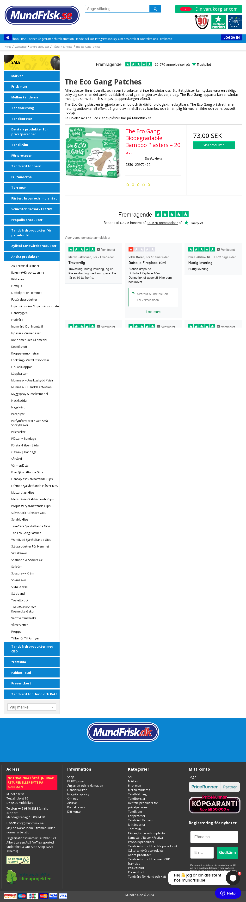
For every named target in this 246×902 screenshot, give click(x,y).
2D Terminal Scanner (25, 266)
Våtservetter (19, 625)
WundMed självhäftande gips (31, 540)
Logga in (231, 37)
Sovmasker (18, 580)
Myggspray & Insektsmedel (29, 394)
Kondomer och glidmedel (29, 340)
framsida (18, 662)
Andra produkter (25, 256)
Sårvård (16, 459)
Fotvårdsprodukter (24, 299)
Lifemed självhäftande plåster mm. (34, 486)
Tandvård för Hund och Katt (34, 694)
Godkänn (227, 852)
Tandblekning (22, 108)
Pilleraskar (18, 432)
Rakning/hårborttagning (27, 273)
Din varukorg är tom (211, 9)
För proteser (21, 155)
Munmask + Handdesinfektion (31, 387)
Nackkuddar (19, 401)
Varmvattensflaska (23, 618)
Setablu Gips (19, 519)
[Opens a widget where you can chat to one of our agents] (228, 894)
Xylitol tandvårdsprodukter (33, 246)
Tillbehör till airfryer (25, 638)
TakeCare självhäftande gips (30, 526)
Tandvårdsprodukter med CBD (32, 648)
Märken (17, 76)
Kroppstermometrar (25, 353)
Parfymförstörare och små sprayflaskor (29, 423)
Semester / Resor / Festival (32, 209)
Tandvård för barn (26, 166)
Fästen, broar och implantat (34, 198)
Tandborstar (21, 118)
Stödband (18, 594)
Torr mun (18, 187)
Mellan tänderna (24, 97)
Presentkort (21, 683)
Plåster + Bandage (23, 439)
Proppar (17, 632)
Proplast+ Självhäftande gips (30, 506)
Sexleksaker (19, 553)
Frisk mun (19, 86)
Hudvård (17, 320)
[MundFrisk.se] (42, 15)
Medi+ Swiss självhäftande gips (32, 499)
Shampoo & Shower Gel (27, 560)
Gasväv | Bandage (24, 452)
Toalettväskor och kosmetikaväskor (23, 609)
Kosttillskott (19, 347)
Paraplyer (18, 414)
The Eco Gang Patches (26, 533)
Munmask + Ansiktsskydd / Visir (32, 380)
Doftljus (16, 286)
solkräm (16, 567)
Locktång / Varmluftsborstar (30, 360)
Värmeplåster (20, 466)
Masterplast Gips (22, 492)
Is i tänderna (21, 177)
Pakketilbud (21, 672)
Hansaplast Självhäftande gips (32, 479)
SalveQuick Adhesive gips (28, 513)
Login (192, 777)
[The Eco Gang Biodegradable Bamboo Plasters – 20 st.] (93, 152)
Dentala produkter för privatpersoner (29, 131)
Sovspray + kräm (22, 573)
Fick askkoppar (21, 367)
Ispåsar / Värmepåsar (26, 333)
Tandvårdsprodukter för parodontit (31, 232)
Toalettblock (19, 600)
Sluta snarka (19, 587)
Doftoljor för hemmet (26, 293)
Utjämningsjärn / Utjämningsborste (35, 306)
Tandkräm (19, 144)
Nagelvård (18, 407)
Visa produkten (213, 145)
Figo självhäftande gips (27, 472)
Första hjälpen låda (25, 445)
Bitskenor (17, 279)
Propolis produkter (27, 220)
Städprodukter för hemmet (30, 546)
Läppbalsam (19, 374)
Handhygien (19, 313)
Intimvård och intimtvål (27, 326)
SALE (15, 62)
